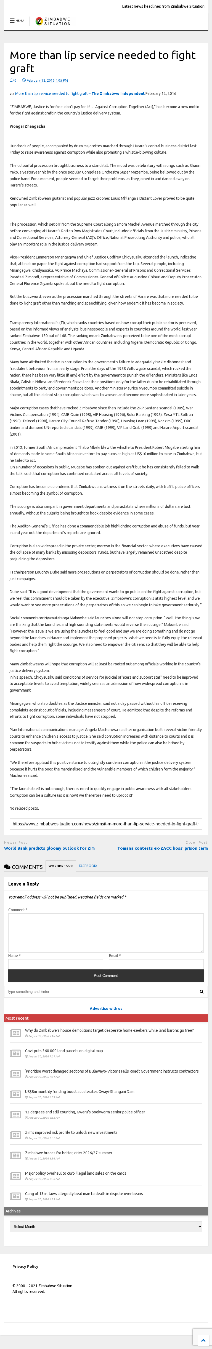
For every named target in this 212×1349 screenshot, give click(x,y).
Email (115, 955)
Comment (18, 910)
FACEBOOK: (88, 866)
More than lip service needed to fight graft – (80, 93)
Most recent (17, 1018)
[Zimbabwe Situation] (52, 26)
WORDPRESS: (61, 866)
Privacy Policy (25, 1266)
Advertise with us (106, 1008)
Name (14, 955)
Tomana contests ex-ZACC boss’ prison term (162, 848)
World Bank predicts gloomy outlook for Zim (49, 848)
